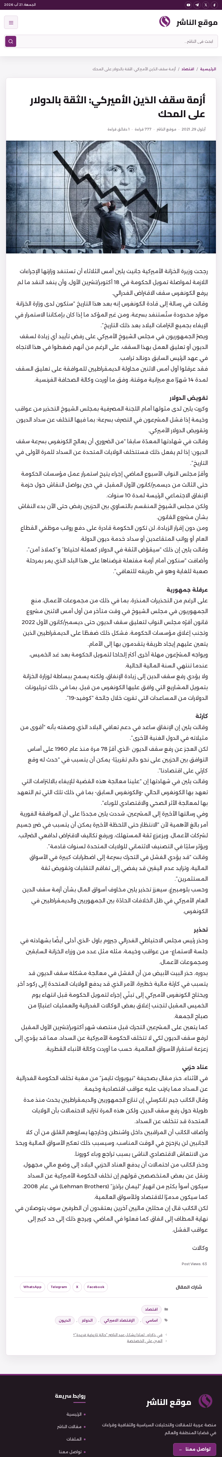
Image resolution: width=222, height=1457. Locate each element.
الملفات (74, 1439)
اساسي (152, 1320)
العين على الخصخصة (144, 1341)
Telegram (59, 1287)
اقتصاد (188, 69)
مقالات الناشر (69, 1426)
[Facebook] (214, 5)
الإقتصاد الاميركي (119, 1320)
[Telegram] (197, 5)
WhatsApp (32, 1287)
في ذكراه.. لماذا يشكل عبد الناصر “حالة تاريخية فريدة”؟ (117, 1335)
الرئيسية (208, 69)
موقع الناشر (197, 22)
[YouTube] (188, 5)
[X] (205, 5)
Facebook (95, 1287)
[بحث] (10, 41)
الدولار (87, 1320)
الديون (65, 1320)
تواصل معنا (70, 1451)
